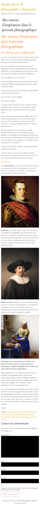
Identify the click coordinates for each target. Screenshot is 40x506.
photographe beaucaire (7, 414)
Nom (3, 461)
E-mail (3, 469)
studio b (18, 417)
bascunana (9, 412)
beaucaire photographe (19, 412)
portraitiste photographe (8, 417)
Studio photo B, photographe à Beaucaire (18, 7)
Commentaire (5, 435)
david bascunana (32, 412)
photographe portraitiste (22, 414)
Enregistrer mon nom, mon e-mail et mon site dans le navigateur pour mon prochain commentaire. (19, 489)
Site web (3, 478)
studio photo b (25, 417)
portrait (31, 414)
